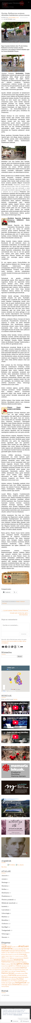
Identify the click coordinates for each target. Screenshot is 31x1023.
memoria (12, 975)
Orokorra (5, 923)
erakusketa (9, 960)
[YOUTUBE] (3, 646)
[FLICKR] (21, 646)
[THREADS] (15, 646)
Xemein (4, 937)
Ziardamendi (25, 984)
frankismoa (5, 962)
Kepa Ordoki (9, 969)
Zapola (10, 984)
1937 (9, 946)
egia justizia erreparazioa (17, 958)
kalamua (23, 968)
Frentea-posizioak (8, 899)
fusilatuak (8, 964)
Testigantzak (6, 930)
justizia (17, 968)
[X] (18, 646)
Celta (10, 956)
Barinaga (5, 882)
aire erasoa (15, 949)
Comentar (23, 634)
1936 (4, 946)
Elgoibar (3, 960)
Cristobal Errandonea (19, 956)
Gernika (13, 964)
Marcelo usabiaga (15, 971)
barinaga (16, 952)
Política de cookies (17, 1014)
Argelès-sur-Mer (5, 952)
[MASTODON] (12, 646)
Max (26, 973)
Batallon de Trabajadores (24, 952)
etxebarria (18, 960)
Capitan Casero (5, 956)
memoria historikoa (21, 975)
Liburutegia (5, 913)
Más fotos (4, 867)
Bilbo (7, 954)
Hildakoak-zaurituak (8, 903)
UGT (28, 983)
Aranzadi (5, 951)
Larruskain (5, 910)
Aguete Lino (15, 946)
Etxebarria (5, 893)
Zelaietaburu (17, 985)
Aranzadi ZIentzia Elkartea (17, 951)
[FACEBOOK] (6, 646)
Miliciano (4, 977)
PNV (12, 980)
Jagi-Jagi (24, 966)
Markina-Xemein (7, 973)
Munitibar (5, 920)
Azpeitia (12, 952)
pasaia (9, 980)
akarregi (20, 949)
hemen (15, 699)
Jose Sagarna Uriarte (9, 968)
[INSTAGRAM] (9, 646)
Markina (4, 916)
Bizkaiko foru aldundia (13, 954)
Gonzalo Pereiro (4, 965)
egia (11, 958)
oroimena (4, 981)
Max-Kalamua (4, 975)
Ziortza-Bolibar (5, 986)
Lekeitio (23, 969)
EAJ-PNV (7, 958)
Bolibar (17, 601)
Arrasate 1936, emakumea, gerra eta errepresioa (19, 613)
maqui (9, 971)
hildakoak (18, 966)
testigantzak (20, 982)
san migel (8, 982)
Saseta (13, 982)
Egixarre (26, 958)
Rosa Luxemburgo (19, 981)
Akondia (26, 949)
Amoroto (5, 875)
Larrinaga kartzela (16, 969)
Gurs (14, 966)
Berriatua (5, 886)
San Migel (5, 927)
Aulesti (4, 879)
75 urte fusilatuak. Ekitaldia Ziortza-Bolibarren (15, 610)
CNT (13, 956)
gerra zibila (23, 963)
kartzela (4, 906)
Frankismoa (6, 896)
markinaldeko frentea (19, 973)
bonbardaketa (22, 954)
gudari (11, 966)
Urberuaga (5, 934)
